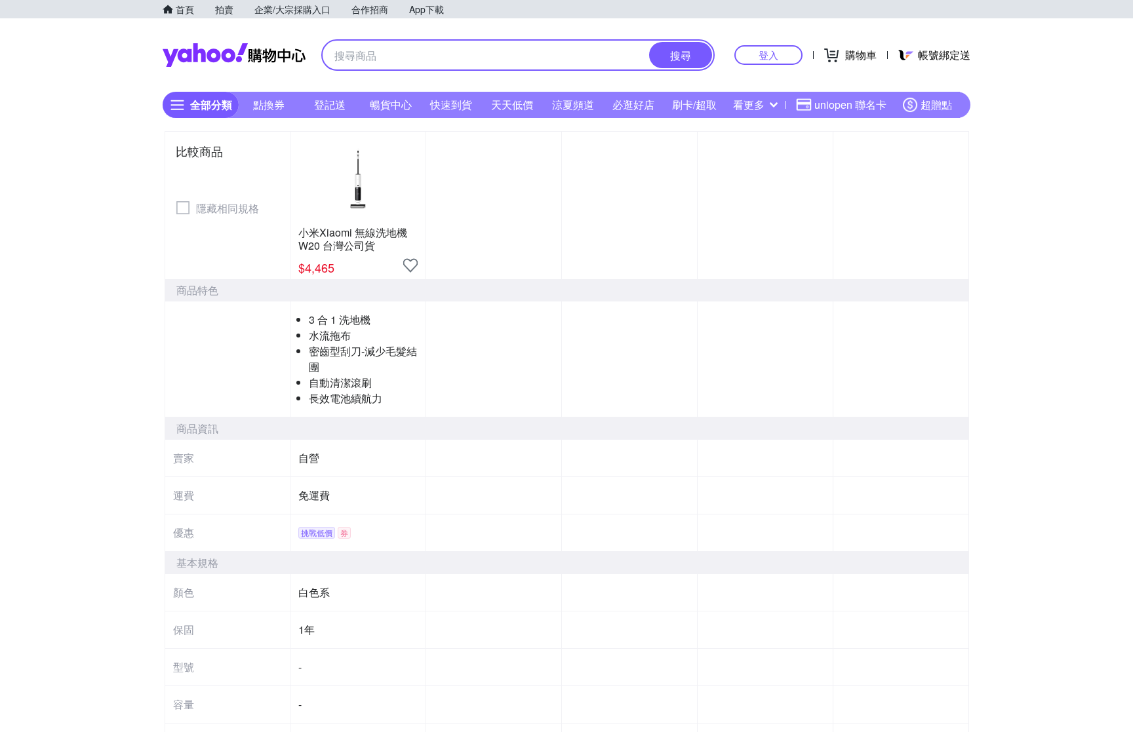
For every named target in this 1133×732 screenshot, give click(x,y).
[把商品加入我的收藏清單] (410, 265)
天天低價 (512, 104)
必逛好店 (633, 104)
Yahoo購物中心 (234, 55)
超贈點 (936, 104)
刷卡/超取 (694, 104)
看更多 (749, 104)
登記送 (330, 104)
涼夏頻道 (573, 104)
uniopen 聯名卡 (850, 104)
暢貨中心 (391, 104)
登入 (768, 55)
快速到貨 (451, 104)
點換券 (269, 104)
